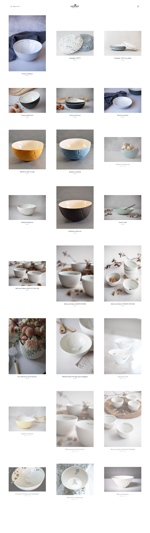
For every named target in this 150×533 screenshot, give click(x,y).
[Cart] (138, 7)
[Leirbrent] (74, 6)
